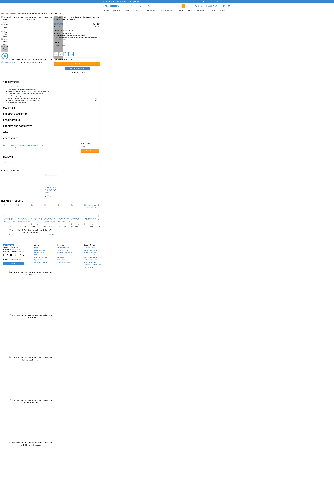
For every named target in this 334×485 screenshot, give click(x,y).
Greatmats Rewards (40, 262)
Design (195, 1)
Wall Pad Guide (88, 267)
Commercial (201, 10)
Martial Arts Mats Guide (91, 255)
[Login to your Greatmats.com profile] (224, 6)
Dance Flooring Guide (90, 250)
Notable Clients (39, 252)
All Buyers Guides (89, 247)
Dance (128, 10)
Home (190, 10)
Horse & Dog (151, 10)
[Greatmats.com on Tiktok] (20, 255)
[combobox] (157, 6)
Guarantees (61, 255)
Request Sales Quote (77, 68)
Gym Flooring (116, 10)
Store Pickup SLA (62, 250)
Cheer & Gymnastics (167, 10)
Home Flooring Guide (90, 257)
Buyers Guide (202, 1)
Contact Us (37, 247)
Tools (229, 1)
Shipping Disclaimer (63, 247)
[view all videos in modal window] (4, 56)
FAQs (36, 255)
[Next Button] (98, 185)
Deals (218, 1)
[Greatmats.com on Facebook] (3, 255)
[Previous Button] (3, 185)
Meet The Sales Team (41, 257)
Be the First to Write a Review (10, 162)
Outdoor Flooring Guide (91, 260)
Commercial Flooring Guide (92, 264)
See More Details (61, 40)
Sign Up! (13, 263)
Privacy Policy (61, 257)
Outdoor (212, 10)
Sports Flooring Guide (90, 262)
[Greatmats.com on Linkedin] (23, 255)
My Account (37, 260)
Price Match (61, 260)
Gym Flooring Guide (90, 252)
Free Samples (212, 1)
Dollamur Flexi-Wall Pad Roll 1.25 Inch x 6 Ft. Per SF (27, 145)
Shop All (106, 10)
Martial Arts (138, 10)
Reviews (224, 1)
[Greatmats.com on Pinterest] (16, 255)
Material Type (224, 10)
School (181, 10)
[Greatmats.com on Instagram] (7, 255)
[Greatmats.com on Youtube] (11, 255)
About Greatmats (39, 250)
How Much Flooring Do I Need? (64, 59)
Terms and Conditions (64, 262)
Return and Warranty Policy (65, 252)
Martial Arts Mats (10, 13)
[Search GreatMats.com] (183, 6)
